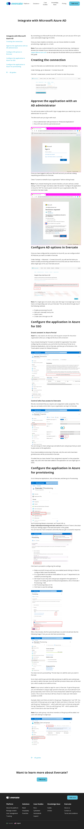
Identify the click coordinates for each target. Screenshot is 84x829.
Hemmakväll (37, 813)
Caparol (35, 816)
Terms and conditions (71, 813)
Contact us (67, 811)
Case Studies (45, 3)
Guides (49, 808)
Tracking (9, 816)
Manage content (11, 811)
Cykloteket (36, 811)
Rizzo (35, 808)
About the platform (12, 808)
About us (67, 808)
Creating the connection (14, 41)
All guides (13, 72)
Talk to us (74, 3)
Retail (24, 808)
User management (12, 813)
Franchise (25, 813)
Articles (49, 811)
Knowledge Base (54, 3)
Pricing (64, 3)
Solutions (36, 3)
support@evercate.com (38, 52)
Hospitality (25, 811)
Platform (26, 3)
